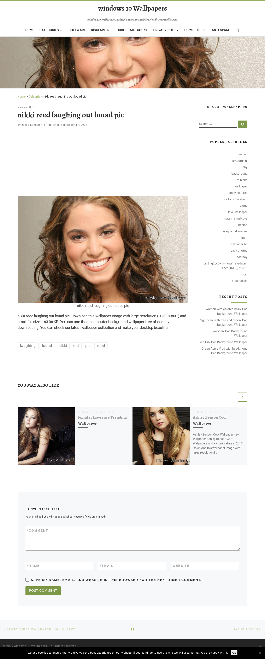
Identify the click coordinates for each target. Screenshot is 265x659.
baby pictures (238, 192)
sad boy (242, 257)
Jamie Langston (32, 124)
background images (234, 231)
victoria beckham (235, 199)
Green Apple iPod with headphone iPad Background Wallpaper (224, 351)
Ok (234, 652)
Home (22, 96)
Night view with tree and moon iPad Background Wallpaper (223, 322)
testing (242, 154)
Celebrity (34, 96)
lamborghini (239, 160)
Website (180, 565)
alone (243, 205)
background (239, 173)
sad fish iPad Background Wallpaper (223, 342)
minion (242, 225)
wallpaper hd (238, 244)
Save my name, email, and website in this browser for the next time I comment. (116, 580)
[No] (260, 653)
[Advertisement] (103, 162)
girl (245, 274)
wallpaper (241, 186)
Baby (244, 167)
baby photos (239, 250)
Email (106, 565)
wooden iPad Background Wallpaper (230, 333)
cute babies (239, 280)
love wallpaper (237, 212)
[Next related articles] (242, 397)
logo (244, 237)
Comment (37, 530)
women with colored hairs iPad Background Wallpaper (226, 311)
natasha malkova (235, 218)
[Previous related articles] (232, 397)
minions (242, 180)
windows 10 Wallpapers (30, 645)
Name (33, 565)
